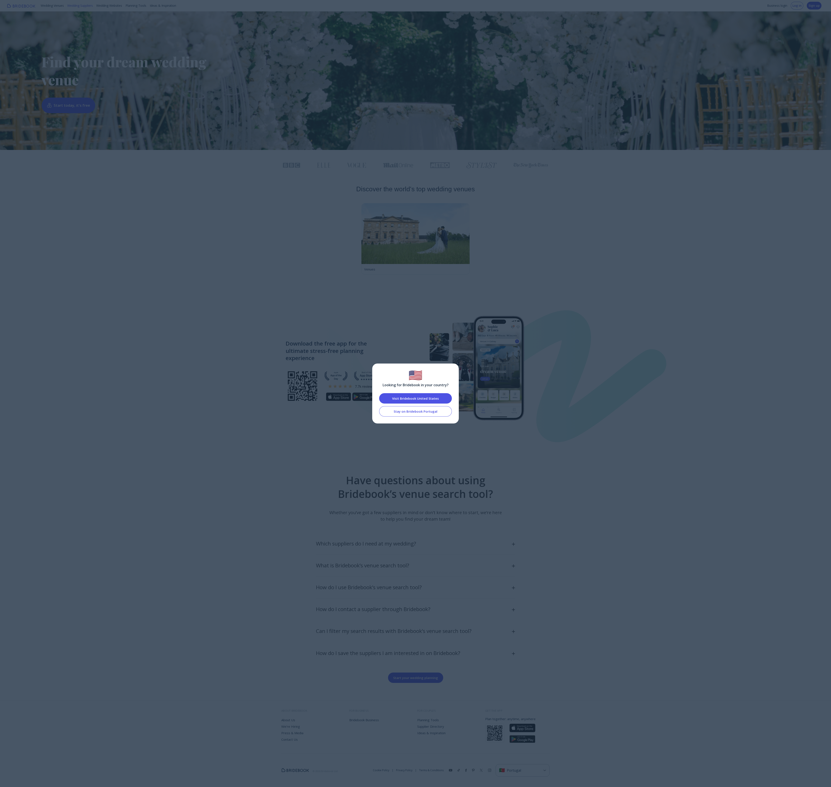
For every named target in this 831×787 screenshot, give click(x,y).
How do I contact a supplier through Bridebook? (373, 609)
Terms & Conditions (431, 770)
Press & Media (292, 733)
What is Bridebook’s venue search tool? (362, 565)
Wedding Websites (109, 5)
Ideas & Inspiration (163, 5)
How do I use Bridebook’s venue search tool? (369, 587)
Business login (777, 5)
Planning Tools (136, 5)
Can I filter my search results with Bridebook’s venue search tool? (394, 630)
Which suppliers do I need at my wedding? (366, 543)
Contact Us (289, 739)
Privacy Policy (404, 770)
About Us (288, 720)
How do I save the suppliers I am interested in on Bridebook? (388, 653)
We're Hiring (290, 726)
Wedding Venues (52, 5)
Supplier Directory (430, 726)
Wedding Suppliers (80, 5)
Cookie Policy (381, 770)
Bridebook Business (364, 720)
